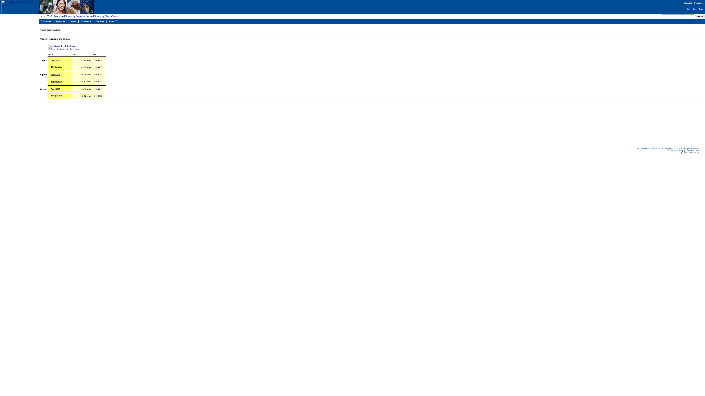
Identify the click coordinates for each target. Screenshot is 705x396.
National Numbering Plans (98, 16)
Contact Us (655, 149)
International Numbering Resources (69, 16)
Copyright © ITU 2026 (672, 149)
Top (637, 149)
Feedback (645, 149)
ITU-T (49, 16)
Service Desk (693, 151)
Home (42, 16)
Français (698, 3)
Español (688, 3)
